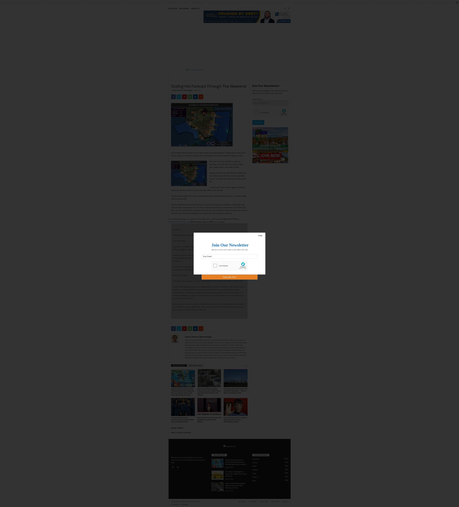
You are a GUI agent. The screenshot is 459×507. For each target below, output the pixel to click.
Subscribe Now (229, 277)
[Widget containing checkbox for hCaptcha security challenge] (229, 265)
